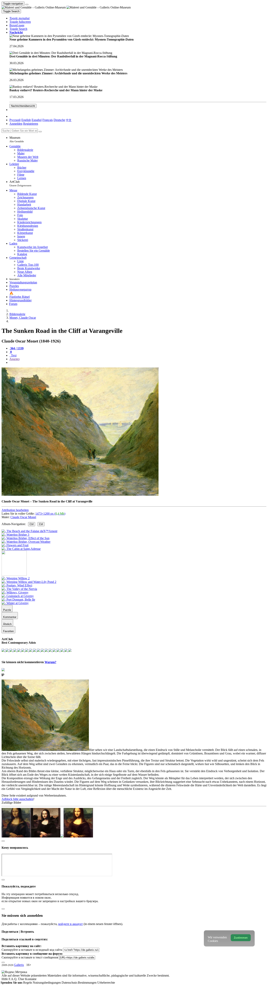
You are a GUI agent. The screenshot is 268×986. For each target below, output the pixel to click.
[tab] (16, 348)
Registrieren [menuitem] (30, 123)
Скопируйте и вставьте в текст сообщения (30, 957)
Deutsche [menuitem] (59, 120)
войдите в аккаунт (70, 924)
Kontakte (30, 979)
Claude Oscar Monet (23, 517)
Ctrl (32, 524)
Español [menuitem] (37, 120)
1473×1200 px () (50, 513)
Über (21, 979)
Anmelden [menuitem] (15, 123)
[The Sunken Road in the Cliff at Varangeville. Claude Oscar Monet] (80, 494)
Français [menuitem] (47, 120)
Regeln (28, 982)
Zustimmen (241, 937)
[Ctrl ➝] (16, 578)
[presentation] (137, 362)
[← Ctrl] (21, 548)
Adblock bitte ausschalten (17, 799)
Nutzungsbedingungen (47, 982)
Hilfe (5, 979)
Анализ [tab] (14, 359)
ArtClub (20, 183)
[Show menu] (26, 4)
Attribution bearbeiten (15, 510)
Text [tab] (13, 355)
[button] (19, 18)
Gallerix (19, 965)
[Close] (40, 131)
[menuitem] (68, 120)
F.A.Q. (13, 979)
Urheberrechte (106, 982)
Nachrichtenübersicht (23, 105)
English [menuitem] (26, 120)
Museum (16, 139)
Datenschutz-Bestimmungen (79, 982)
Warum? (50, 662)
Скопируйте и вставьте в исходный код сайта (32, 949)
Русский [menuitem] (15, 120)
